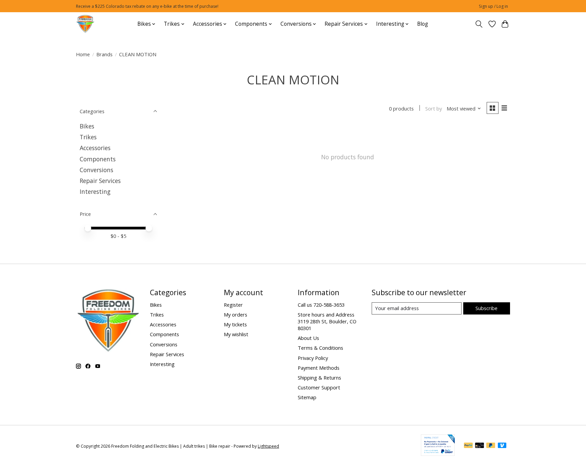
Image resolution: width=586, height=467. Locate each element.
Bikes (87, 126)
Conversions (96, 170)
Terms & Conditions (320, 347)
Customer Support (319, 387)
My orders (235, 314)
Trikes (88, 137)
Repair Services (100, 181)
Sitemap (307, 397)
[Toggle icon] (479, 24)
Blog (422, 23)
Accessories (95, 148)
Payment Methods (318, 367)
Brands (104, 54)
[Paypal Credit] (438, 453)
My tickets (235, 324)
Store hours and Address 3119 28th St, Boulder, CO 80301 (327, 321)
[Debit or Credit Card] (479, 446)
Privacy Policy (313, 357)
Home (83, 54)
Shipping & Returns (319, 377)
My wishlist (236, 334)
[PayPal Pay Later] (490, 446)
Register (233, 304)
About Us (308, 337)
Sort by (433, 108)
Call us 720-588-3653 (321, 304)
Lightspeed (268, 446)
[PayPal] (468, 446)
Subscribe (486, 308)
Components (98, 159)
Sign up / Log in (493, 6)
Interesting (95, 191)
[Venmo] (502, 446)
